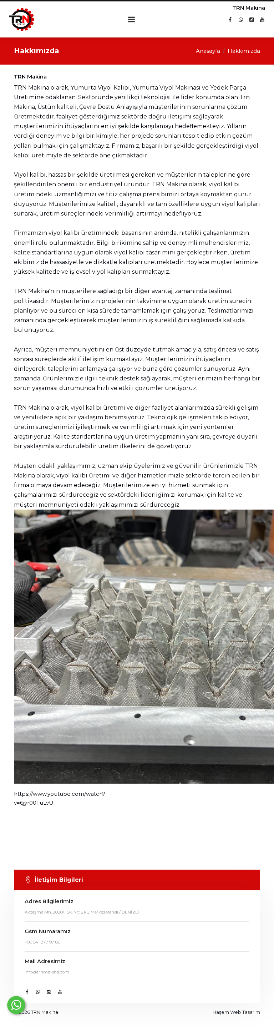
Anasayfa (208, 50)
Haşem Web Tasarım (236, 1012)
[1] (132, 19)
